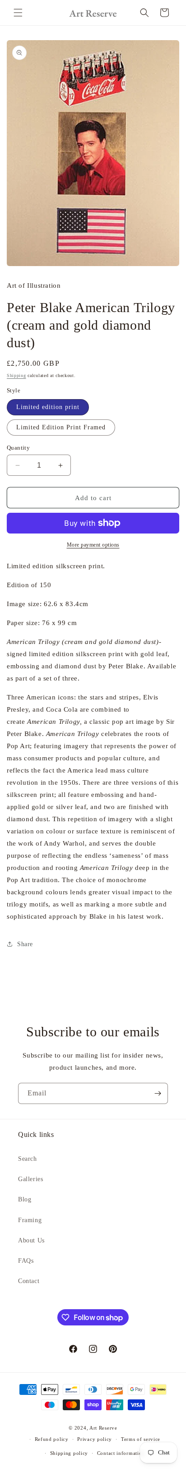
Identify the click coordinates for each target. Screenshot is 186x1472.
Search (27, 1158)
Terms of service (140, 1439)
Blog (24, 1199)
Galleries (30, 1179)
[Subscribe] (157, 1093)
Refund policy (52, 1439)
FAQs (25, 1260)
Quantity (18, 447)
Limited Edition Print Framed (61, 427)
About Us (31, 1240)
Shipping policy (69, 1453)
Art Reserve (103, 1428)
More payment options (93, 545)
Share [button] (25, 944)
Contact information (121, 1453)
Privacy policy (94, 1439)
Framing (30, 1220)
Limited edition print (47, 407)
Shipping (16, 375)
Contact (28, 1281)
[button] (18, 13)
